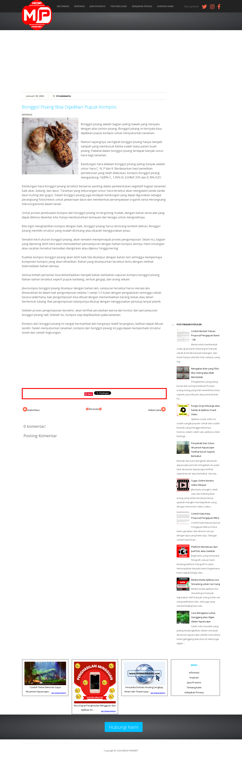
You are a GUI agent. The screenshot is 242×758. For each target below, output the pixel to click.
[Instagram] (212, 7)
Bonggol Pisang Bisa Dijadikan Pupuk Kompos (69, 107)
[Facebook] (219, 7)
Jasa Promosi (97, 6)
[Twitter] (204, 7)
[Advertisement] (121, 61)
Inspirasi (79, 6)
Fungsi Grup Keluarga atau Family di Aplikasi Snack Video (205, 410)
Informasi (63, 6)
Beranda (94, 409)
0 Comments (63, 96)
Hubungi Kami (165, 6)
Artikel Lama (154, 410)
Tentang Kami (118, 6)
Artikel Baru (33, 410)
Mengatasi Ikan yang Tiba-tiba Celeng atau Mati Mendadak (205, 373)
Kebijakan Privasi (142, 6)
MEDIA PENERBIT (130, 750)
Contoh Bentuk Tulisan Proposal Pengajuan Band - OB (205, 335)
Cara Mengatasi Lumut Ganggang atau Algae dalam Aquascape (203, 617)
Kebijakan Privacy (194, 692)
